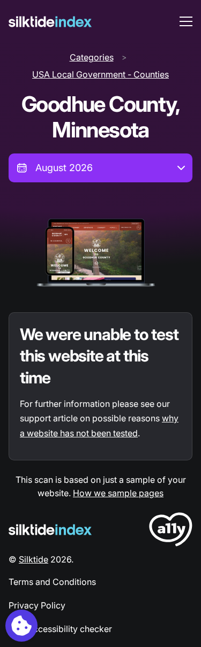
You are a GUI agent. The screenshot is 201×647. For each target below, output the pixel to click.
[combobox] (100, 167)
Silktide (33, 559)
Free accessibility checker (60, 628)
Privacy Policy (37, 605)
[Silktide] (50, 21)
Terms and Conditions (52, 581)
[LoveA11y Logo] (170, 531)
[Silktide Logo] (50, 529)
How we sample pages (118, 493)
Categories (92, 57)
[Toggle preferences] (21, 626)
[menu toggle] (186, 21)
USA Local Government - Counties (100, 74)
